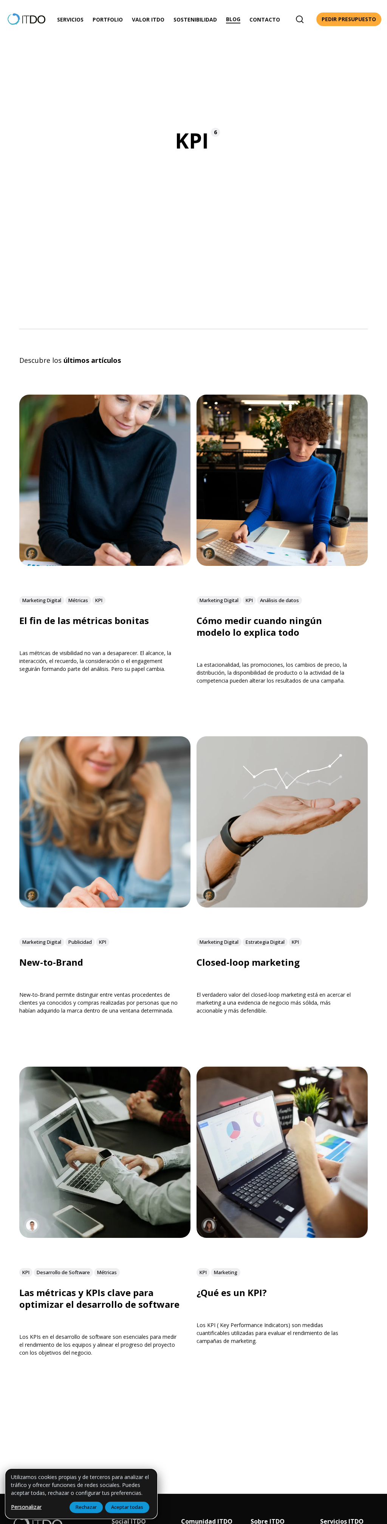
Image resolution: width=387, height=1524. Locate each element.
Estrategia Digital (265, 942)
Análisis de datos (279, 600)
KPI (98, 600)
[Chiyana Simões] (31, 553)
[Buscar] (299, 19)
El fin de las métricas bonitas (84, 620)
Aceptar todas (127, 1507)
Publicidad (80, 942)
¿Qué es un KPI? (232, 1292)
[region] (81, 1494)
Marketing (225, 1272)
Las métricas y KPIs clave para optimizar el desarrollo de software (99, 1298)
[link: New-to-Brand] (104, 905)
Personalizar (26, 1506)
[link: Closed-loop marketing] (282, 905)
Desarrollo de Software (63, 1272)
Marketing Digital (41, 600)
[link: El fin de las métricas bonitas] (104, 563)
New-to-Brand (51, 962)
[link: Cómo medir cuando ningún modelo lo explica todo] (282, 563)
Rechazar (86, 1507)
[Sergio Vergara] (31, 1225)
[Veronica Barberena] (209, 1225)
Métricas (78, 600)
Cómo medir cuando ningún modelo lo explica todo (259, 626)
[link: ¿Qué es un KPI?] (282, 1235)
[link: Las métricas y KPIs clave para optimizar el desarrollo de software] (104, 1235)
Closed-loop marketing (248, 962)
